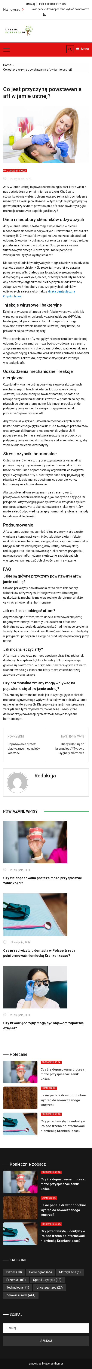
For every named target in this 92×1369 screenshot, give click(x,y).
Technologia (14, 1287)
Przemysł (12, 1280)
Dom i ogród (49, 1088)
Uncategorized (46, 1287)
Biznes (11, 1272)
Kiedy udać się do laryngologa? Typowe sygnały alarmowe (69, 748)
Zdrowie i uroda (16, 171)
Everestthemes (54, 1363)
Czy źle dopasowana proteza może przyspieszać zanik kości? (62, 1074)
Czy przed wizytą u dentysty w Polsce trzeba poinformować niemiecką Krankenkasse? (63, 1126)
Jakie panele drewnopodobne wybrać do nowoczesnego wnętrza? (63, 1100)
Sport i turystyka (44, 1280)
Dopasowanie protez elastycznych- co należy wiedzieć (24, 748)
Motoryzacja (67, 1272)
